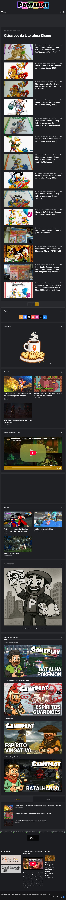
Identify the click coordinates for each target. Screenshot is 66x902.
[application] (33, 453)
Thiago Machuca (40, 45)
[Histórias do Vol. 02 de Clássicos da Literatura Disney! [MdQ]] (18, 180)
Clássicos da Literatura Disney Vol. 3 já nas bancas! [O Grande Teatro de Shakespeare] (47, 159)
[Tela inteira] (60, 468)
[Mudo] (57, 468)
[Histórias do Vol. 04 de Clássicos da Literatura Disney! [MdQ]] (18, 107)
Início (6, 30)
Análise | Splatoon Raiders (43, 529)
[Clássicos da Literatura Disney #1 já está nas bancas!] (18, 235)
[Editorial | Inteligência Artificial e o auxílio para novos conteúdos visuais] (50, 858)
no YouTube (37, 872)
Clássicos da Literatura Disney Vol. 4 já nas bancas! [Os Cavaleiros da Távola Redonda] (47, 123)
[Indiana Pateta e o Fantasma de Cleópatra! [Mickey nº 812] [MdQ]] (18, 253)
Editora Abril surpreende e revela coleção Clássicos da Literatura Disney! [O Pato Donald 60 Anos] (48, 287)
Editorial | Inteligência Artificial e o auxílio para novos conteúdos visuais (49, 869)
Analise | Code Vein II (11, 554)
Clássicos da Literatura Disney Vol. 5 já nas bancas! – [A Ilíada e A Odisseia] (48, 86)
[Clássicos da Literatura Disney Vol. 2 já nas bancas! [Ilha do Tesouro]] (18, 199)
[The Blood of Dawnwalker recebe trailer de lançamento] (18, 410)
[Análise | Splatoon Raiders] (48, 519)
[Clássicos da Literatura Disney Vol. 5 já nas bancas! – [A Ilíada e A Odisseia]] (18, 89)
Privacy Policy (39, 901)
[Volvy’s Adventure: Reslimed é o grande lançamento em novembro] (48, 384)
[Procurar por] (64, 12)
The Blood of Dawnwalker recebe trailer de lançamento (30, 820)
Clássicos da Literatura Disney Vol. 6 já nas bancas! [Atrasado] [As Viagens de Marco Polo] (47, 49)
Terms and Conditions (29, 901)
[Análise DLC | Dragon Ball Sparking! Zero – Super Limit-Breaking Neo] (18, 519)
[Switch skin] (61, 12)
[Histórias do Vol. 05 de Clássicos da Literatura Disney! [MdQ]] (18, 70)
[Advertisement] (33, 20)
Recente (17, 799)
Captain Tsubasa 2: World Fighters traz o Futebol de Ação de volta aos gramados (18, 396)
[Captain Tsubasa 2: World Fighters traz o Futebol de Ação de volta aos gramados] (18, 384)
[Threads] (41, 317)
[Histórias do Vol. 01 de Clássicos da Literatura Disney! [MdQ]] (18, 217)
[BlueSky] (45, 317)
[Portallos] (33, 5)
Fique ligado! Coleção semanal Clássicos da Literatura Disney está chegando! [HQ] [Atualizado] (48, 269)
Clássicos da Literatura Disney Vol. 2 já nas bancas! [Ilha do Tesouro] (47, 196)
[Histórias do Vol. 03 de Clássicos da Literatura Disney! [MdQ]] (18, 144)
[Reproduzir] (6, 468)
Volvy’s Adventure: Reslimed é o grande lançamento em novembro (33, 813)
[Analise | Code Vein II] (18, 544)
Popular (49, 799)
